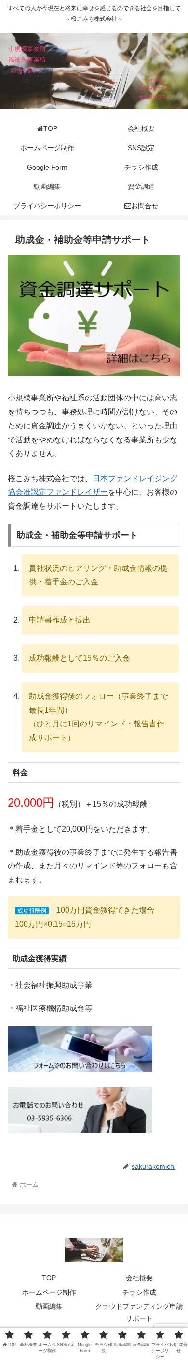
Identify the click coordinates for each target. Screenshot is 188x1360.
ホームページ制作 (49, 1292)
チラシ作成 (139, 1292)
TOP (49, 1278)
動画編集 (49, 1306)
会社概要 (139, 1278)
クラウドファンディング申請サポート (139, 1312)
